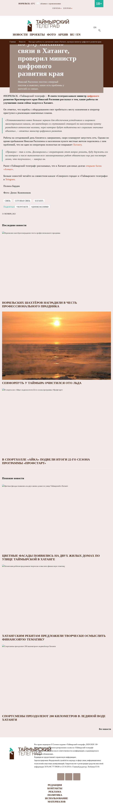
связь (7, 201)
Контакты (54, 788)
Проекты (37, 34)
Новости (20, 34)
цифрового (93, 96)
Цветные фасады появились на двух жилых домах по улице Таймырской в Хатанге (51, 557)
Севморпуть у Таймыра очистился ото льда (41, 383)
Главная (13, 42)
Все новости (105, 729)
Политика (55, 795)
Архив (63, 34)
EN (95, 27)
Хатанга (39, 201)
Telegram (10, 179)
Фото (51, 34)
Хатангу (77, 144)
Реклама (55, 791)
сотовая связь (22, 201)
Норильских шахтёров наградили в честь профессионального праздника (39, 304)
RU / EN (75, 34)
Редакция (55, 785)
